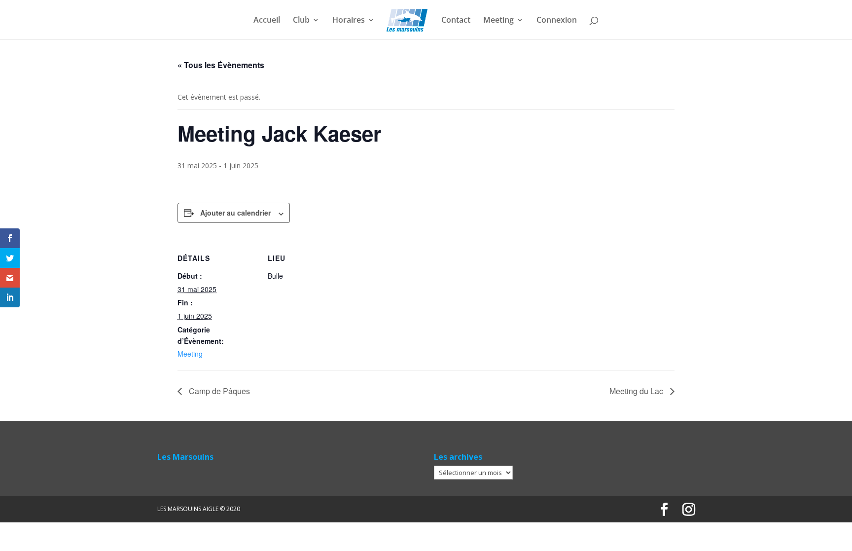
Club (301, 20)
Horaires (348, 20)
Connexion (556, 20)
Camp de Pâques (218, 391)
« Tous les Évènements (221, 65)
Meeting (498, 20)
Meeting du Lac (637, 391)
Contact (455, 20)
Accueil (266, 20)
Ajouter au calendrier (235, 213)
